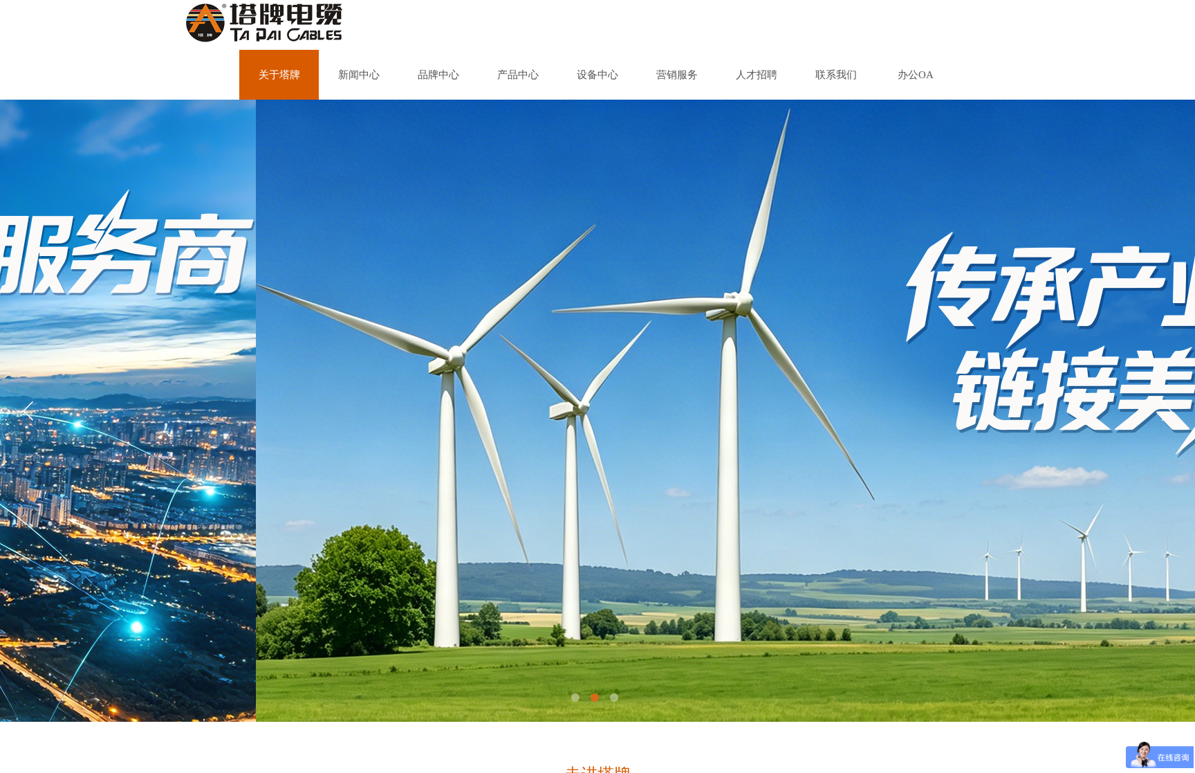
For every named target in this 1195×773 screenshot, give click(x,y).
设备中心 (597, 74)
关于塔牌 (279, 74)
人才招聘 (756, 74)
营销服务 (677, 74)
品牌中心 (438, 74)
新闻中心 (359, 74)
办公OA (916, 74)
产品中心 (518, 74)
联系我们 (836, 74)
